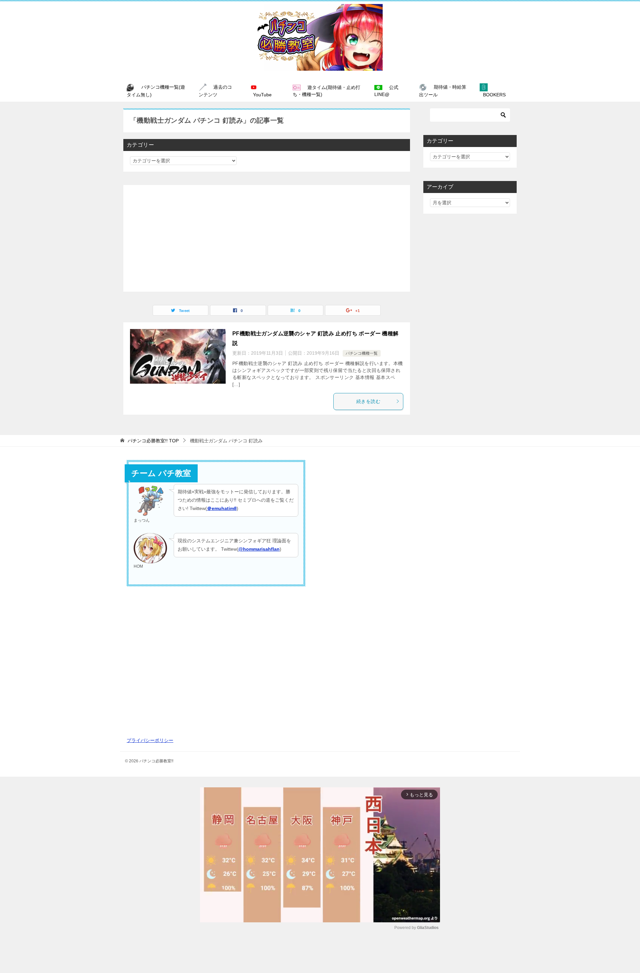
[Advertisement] (266, 238)
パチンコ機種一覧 (362, 353)
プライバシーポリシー (150, 740)
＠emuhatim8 (222, 508)
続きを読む (368, 401)
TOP (153, 440)
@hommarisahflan (259, 549)
